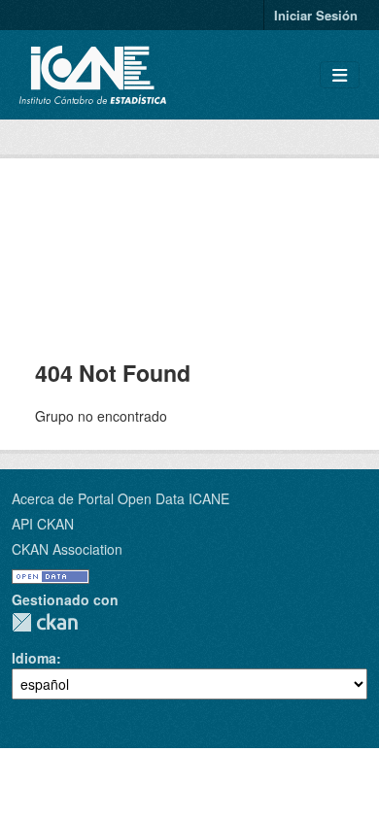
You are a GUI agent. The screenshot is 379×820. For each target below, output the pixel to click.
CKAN (45, 622)
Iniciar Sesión (316, 15)
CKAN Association (67, 549)
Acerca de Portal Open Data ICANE (120, 498)
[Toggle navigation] (340, 75)
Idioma (34, 657)
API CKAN (43, 523)
